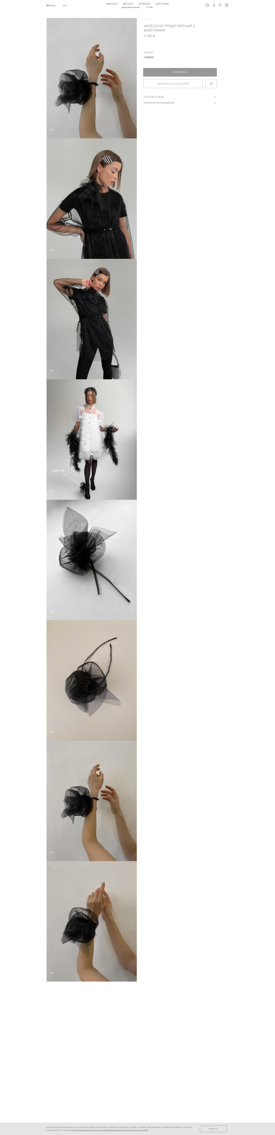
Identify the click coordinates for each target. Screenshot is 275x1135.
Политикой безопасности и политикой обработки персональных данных (109, 1130)
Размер (148, 52)
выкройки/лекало (131, 7)
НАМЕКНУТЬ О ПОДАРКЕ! (173, 83)
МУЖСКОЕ (144, 4)
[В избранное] (211, 83)
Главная (147, 19)
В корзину (180, 72)
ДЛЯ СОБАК (162, 4)
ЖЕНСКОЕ (111, 4)
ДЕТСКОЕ (128, 4)
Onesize (149, 56)
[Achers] (51, 5)
